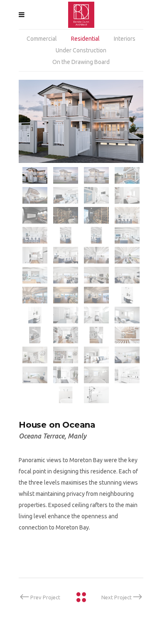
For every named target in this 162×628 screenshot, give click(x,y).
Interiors (124, 38)
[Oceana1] (81, 121)
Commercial (42, 38)
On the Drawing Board (81, 62)
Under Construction (81, 50)
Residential (85, 38)
